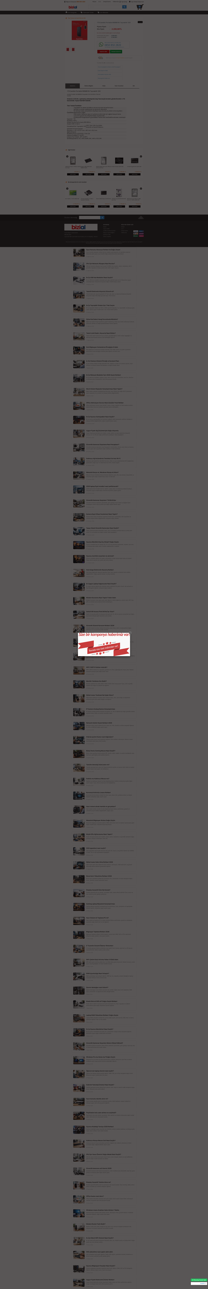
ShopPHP (202, 1283)
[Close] (130, 632)
